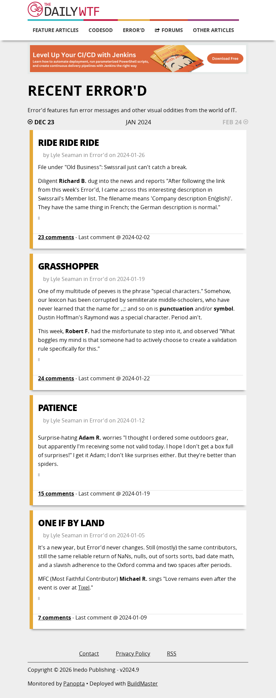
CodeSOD (101, 30)
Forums (172, 30)
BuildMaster (142, 683)
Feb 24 (232, 122)
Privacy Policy (133, 653)
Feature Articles (55, 30)
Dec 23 (44, 122)
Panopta (74, 683)
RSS (171, 653)
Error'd (134, 30)
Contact (89, 653)
